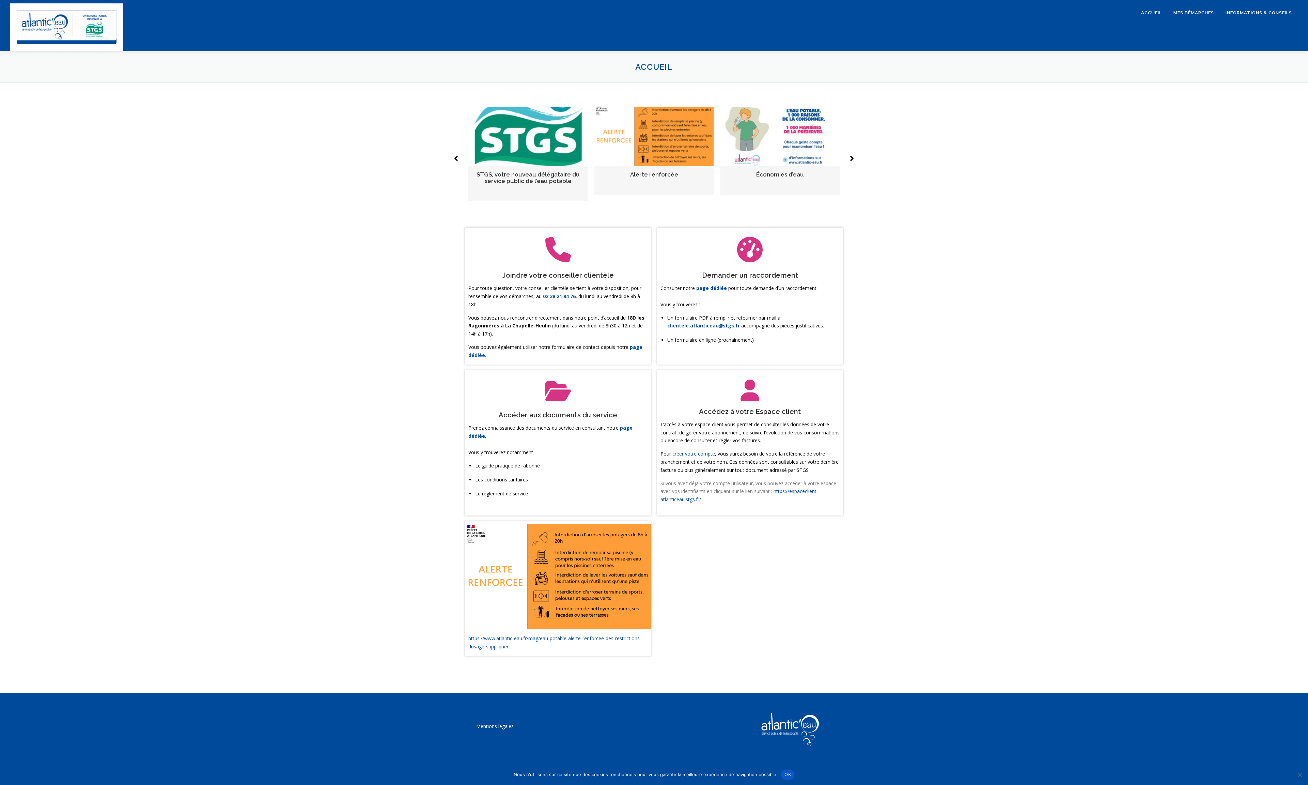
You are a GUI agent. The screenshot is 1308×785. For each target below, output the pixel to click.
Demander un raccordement (750, 275)
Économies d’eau (780, 174)
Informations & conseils (1259, 12)
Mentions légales (495, 726)
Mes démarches (1193, 12)
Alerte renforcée (654, 174)
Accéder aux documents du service (558, 415)
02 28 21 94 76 (559, 296)
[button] (456, 158)
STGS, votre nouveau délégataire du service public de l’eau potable (528, 177)
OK (787, 774)
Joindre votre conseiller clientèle (558, 275)
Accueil (1151, 12)
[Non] (1299, 774)
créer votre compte (693, 453)
